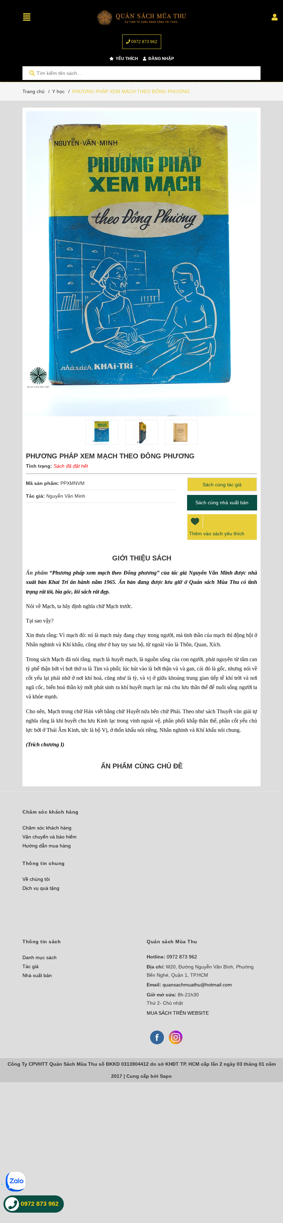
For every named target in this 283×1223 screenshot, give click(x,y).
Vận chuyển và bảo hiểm (49, 836)
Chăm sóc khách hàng (46, 828)
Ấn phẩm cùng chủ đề (142, 766)
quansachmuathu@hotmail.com (197, 984)
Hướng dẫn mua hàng (46, 845)
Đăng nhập (160, 58)
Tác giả (30, 966)
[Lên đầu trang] (264, 1189)
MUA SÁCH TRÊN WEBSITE (178, 1013)
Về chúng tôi (36, 879)
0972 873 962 (143, 41)
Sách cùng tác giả (222, 484)
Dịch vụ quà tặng (40, 888)
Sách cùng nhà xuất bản (221, 502)
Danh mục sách (39, 957)
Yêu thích (126, 58)
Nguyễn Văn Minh (66, 496)
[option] (102, 432)
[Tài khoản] (275, 17)
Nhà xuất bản (37, 975)
